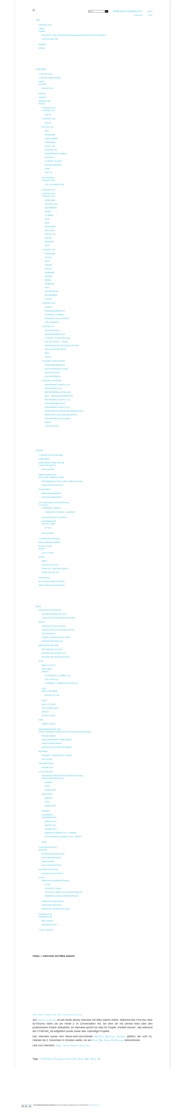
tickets (48, 299)
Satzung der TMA (50, 39)
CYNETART (41, 69)
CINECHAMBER (51, 139)
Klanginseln (45, 489)
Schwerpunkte (52, 331)
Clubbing (49, 215)
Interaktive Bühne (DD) (53, 778)
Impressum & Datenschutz (127, 11)
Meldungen (47, 921)
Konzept (49, 782)
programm (50, 254)
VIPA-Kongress (52, 322)
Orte (47, 219)
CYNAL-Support (46, 930)
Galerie (42, 84)
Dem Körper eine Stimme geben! (57, 740)
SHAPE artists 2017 (51, 572)
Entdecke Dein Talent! (52, 874)
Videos (48, 115)
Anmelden (138, 15)
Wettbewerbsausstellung (58, 392)
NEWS (44, 561)
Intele (42, 622)
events (45, 672)
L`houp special (52, 426)
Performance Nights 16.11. (57, 407)
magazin (48, 276)
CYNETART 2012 (48, 196)
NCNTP (42, 549)
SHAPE (42, 557)
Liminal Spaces (49, 724)
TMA (38, 20)
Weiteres (49, 242)
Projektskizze (49, 736)
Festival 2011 (48, 127)
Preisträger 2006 (53, 388)
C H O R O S (43, 505)
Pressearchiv (45, 917)
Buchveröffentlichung (56, 369)
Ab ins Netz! (47, 794)
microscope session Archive (56, 657)
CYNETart (46, 1058)
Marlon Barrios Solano (110, 1036)
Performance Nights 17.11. (57, 400)
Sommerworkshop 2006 (50, 729)
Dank (47, 169)
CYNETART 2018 (48, 108)
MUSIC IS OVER (45, 546)
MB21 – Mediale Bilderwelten (59, 396)
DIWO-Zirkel (44, 459)
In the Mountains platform (52, 582)
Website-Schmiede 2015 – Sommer (60, 833)
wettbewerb (51, 295)
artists (48, 258)
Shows (48, 212)
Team (47, 246)
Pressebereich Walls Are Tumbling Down (62, 481)
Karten (48, 238)
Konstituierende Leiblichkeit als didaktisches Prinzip (65, 732)
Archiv (42, 104)
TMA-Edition (44, 578)
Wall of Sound (49, 704)
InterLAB (43, 850)
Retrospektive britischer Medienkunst (64, 411)
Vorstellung (45, 25)
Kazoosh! (49, 157)
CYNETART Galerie (53, 161)
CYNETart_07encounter (53, 361)
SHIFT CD (49, 172)
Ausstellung (51, 204)
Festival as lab (52, 695)
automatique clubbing (55, 154)
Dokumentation (49, 817)
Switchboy (47, 669)
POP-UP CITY (50, 234)
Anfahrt (46, 811)
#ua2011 (48, 269)
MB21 (47, 353)
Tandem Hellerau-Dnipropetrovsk (61, 896)
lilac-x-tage (47, 553)
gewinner (49, 273)
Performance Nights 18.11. (57, 385)
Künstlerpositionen (52, 743)
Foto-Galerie (48, 469)
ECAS (41, 661)
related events (52, 373)
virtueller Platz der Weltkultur (58, 630)
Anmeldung (50, 790)
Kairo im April (48, 862)
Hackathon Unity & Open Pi (54, 518)
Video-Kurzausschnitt (52, 485)
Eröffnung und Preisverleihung (61, 415)
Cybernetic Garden (51, 508)
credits (48, 265)
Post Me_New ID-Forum (108, 1040)
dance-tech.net (46, 1019)
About (42, 82)
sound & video (48, 716)
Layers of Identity (47, 465)
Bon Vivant (50, 230)
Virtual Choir (48, 524)
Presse (42, 94)
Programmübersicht (55, 311)
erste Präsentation (51, 858)
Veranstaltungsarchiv (50, 610)
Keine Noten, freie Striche (51, 463)
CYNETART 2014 (48, 190)
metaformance (49, 521)
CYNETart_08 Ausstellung (57, 338)
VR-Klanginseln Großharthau (54, 503)
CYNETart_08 (48, 326)
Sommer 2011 (51, 829)
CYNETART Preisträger (50, 78)
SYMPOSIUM (50, 142)
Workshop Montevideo (53, 901)
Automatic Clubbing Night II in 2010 (61, 683)
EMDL (41, 720)
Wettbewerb (51, 208)
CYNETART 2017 (48, 111)
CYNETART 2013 (48, 194)
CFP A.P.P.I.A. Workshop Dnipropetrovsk (63, 892)
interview (71, 1058)
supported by (51, 291)
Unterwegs (47, 815)
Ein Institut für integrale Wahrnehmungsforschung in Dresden (74, 35)
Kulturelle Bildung (48, 869)
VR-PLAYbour (48, 533)
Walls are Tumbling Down (51, 477)
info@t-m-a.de (94, 1105)
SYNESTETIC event (53, 888)
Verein (42, 31)
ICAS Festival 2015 (50, 565)
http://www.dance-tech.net (73, 1045)
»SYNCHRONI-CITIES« (48, 847)
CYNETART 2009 (48, 303)
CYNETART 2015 (48, 180)
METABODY (43, 751)
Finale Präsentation (51, 865)
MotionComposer (53, 165)
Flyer (47, 885)
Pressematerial (49, 925)
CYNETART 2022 (45, 74)
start (44, 701)
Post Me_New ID (90, 1058)
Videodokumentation (52, 497)
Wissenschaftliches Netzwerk (57, 747)
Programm (50, 135)
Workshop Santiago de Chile (56, 909)
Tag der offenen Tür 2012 (54, 614)
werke (48, 280)
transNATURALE (46, 763)
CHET (44, 689)
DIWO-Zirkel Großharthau (52, 585)
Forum (59, 1058)
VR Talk (48, 528)
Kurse (42, 48)
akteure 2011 (51, 150)
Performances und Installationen (62, 346)
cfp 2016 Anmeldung (54, 185)
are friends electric (52, 649)
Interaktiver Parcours (53, 854)
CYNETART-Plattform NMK (51, 455)
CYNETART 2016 (48, 119)
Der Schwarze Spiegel (50, 542)
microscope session (49, 645)
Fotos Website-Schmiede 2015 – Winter (63, 837)
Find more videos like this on (57, 1014)
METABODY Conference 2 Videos (57, 756)
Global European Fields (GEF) (56, 637)
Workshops (50, 227)
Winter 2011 (50, 825)
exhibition (49, 284)
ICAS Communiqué (50, 708)
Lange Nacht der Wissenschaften (58, 618)
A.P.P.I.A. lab (50, 146)
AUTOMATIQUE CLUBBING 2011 (58, 676)
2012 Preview (48, 178)
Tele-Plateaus (49, 634)
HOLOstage (47, 759)
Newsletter (44, 101)
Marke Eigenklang (48, 475)
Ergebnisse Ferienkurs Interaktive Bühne (62, 776)
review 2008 (47, 768)
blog (47, 261)
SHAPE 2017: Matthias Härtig (55, 569)
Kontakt (43, 44)
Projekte (39, 450)
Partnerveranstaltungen (57, 419)
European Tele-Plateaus (57, 319)
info (47, 131)
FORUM (48, 422)
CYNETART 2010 (48, 250)
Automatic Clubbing (54, 315)
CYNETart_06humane (52, 381)
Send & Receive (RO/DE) (55, 349)
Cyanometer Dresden (49, 539)
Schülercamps (46, 772)
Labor (42, 29)
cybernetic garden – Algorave (60, 512)
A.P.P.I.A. (42, 878)
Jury (47, 288)
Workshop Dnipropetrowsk (55, 881)
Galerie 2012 (48, 88)
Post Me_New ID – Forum (56, 342)
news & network (50, 691)
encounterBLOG (53, 376)
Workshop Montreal (52, 905)
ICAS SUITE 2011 (52, 679)
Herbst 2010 (50, 822)
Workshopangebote (51, 493)
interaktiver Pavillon (52, 641)
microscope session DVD (54, 653)
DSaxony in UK (45, 914)
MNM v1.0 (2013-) (49, 665)
